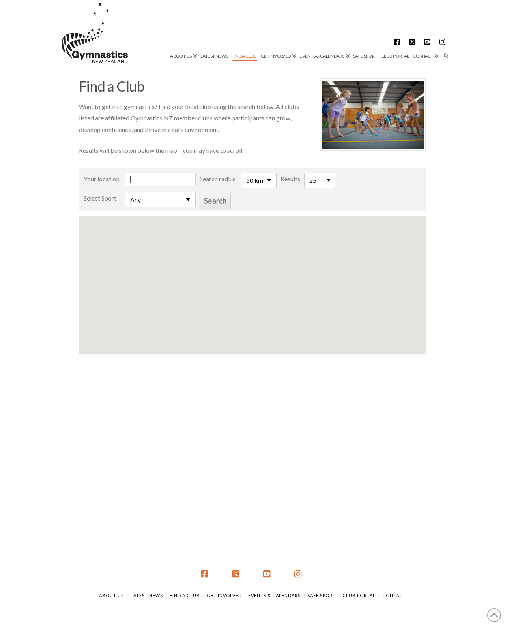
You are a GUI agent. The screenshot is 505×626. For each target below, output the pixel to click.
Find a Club (185, 595)
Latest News (147, 595)
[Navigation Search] (445, 29)
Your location (102, 178)
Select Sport (100, 198)
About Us (111, 595)
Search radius (218, 178)
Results (290, 178)
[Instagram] (443, 42)
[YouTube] (428, 42)
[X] (413, 42)
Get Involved (224, 595)
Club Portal (359, 595)
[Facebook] (398, 42)
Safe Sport (321, 595)
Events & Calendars (274, 595)
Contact (394, 595)
